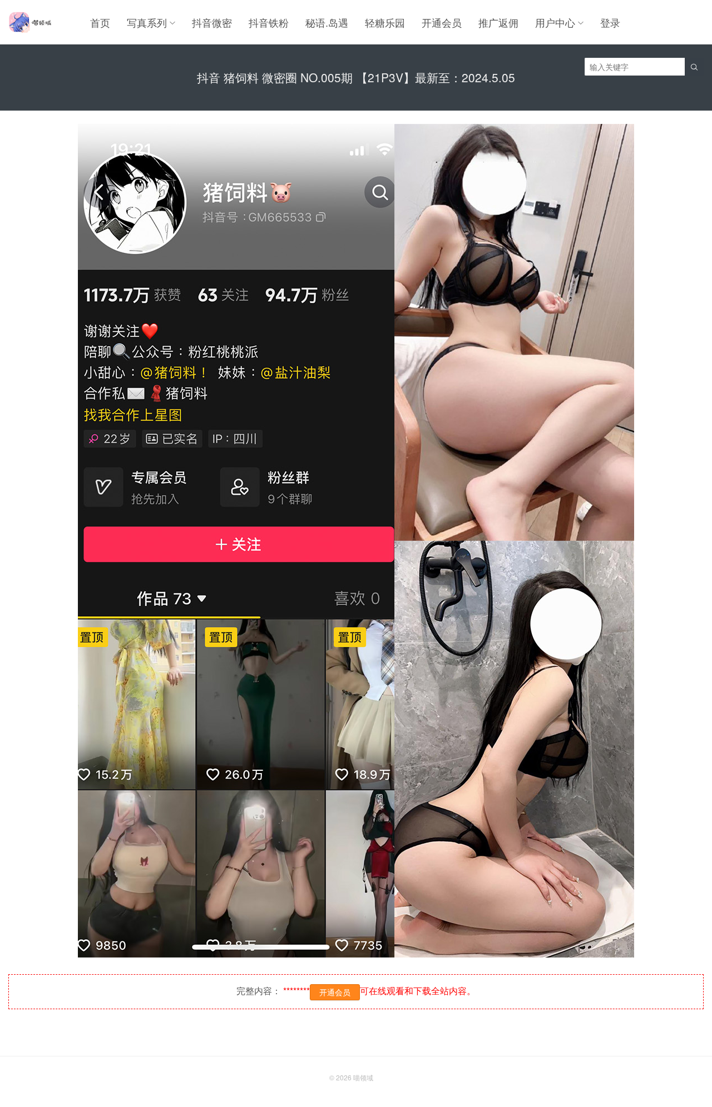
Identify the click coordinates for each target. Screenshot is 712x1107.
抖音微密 (212, 22)
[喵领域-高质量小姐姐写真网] (29, 22)
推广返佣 (498, 22)
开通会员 (442, 22)
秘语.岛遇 (326, 22)
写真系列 (147, 22)
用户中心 (555, 22)
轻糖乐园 (385, 22)
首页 (100, 22)
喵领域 (363, 1077)
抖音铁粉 (269, 22)
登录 (610, 22)
